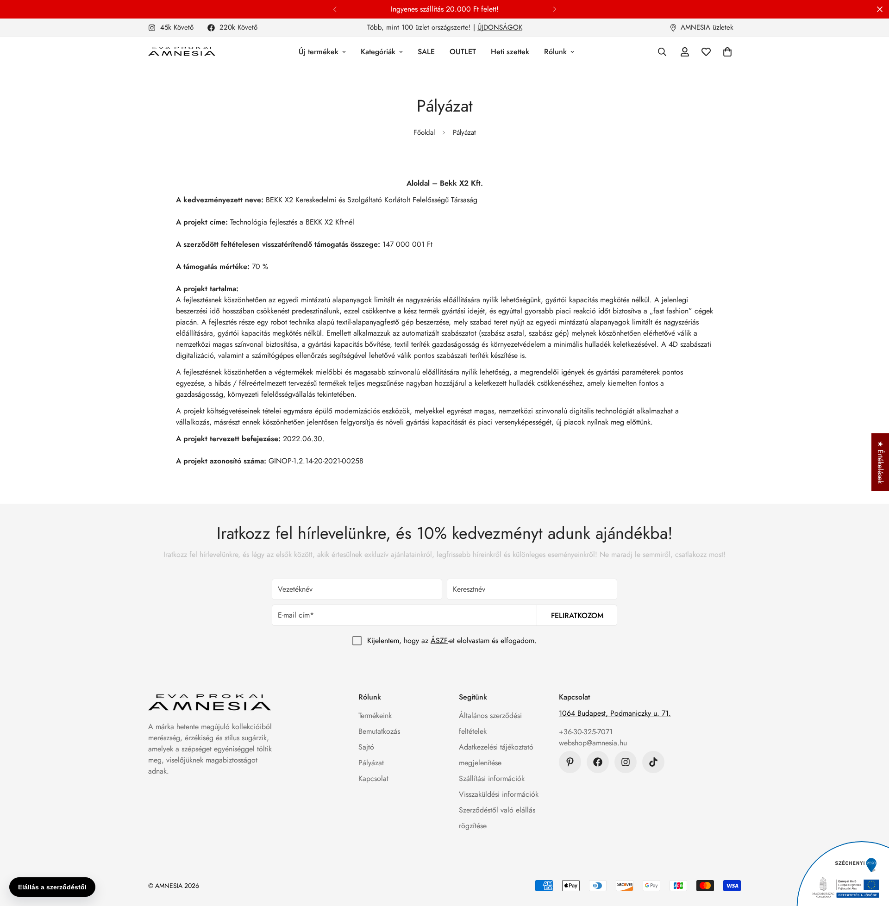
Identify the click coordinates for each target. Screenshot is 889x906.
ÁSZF (439, 640)
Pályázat (371, 762)
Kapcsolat (373, 778)
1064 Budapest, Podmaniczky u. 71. (615, 713)
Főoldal (424, 132)
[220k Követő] (598, 762)
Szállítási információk (492, 778)
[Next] (554, 9)
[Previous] (334, 9)
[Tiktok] (653, 762)
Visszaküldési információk (498, 794)
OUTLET (463, 51)
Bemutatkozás (379, 731)
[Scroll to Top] (871, 855)
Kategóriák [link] (378, 51)
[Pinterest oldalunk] (570, 762)
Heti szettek (510, 51)
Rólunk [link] (555, 51)
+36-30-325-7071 (586, 731)
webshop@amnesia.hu (593, 742)
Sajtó (366, 747)
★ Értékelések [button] (880, 461)
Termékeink (375, 715)
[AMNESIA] (181, 51)
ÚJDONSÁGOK (499, 27)
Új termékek (318, 51)
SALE (426, 51)
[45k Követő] (625, 762)
